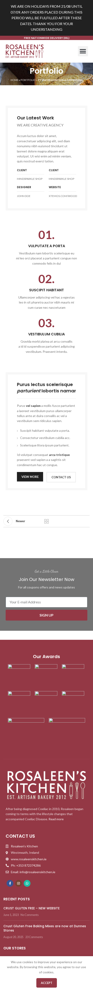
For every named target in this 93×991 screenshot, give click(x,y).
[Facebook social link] (10, 883)
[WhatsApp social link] (27, 883)
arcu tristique (59, 455)
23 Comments (34, 937)
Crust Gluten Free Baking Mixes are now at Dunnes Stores (44, 928)
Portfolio (28, 79)
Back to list (46, 521)
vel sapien (33, 406)
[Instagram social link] (18, 883)
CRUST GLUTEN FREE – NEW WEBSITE (31, 908)
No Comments (30, 915)
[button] (83, 51)
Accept (46, 983)
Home (14, 79)
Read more (56, 819)
